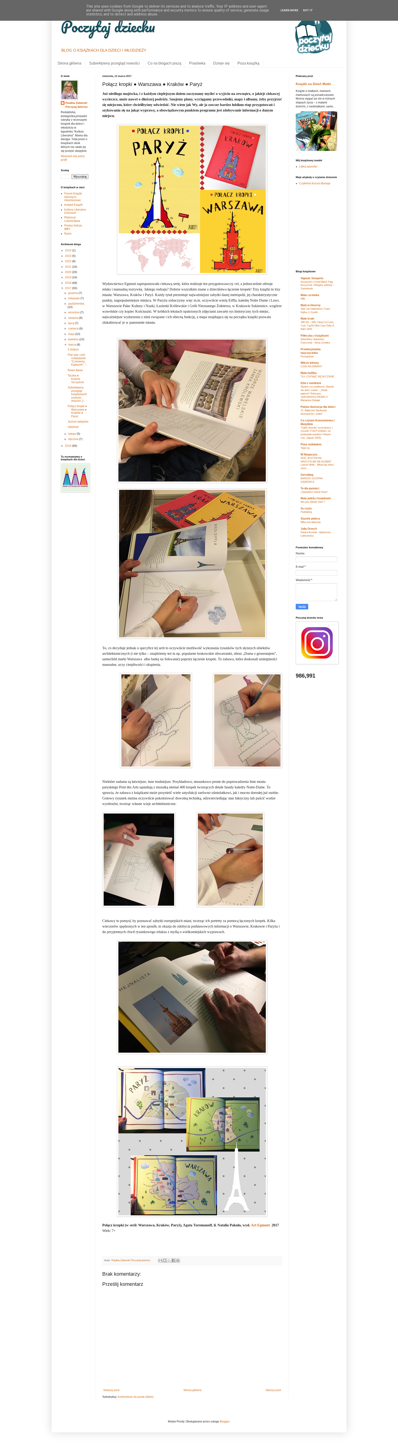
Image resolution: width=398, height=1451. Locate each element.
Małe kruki (307, 318)
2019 (68, 277)
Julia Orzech (309, 528)
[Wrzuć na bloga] (164, 1260)
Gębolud (73, 427)
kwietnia (73, 339)
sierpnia (73, 318)
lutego (72, 433)
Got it (308, 10)
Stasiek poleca (310, 518)
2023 (68, 256)
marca (72, 344)
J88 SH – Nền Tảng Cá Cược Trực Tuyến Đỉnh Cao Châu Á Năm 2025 (317, 325)
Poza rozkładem (311, 444)
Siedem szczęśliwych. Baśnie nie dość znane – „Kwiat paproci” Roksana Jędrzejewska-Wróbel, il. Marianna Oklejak (317, 393)
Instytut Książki (73, 204)
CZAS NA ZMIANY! (311, 366)
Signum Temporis (312, 278)
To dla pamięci (310, 488)
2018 (68, 283)
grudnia (73, 293)
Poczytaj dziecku (108, 26)
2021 (68, 266)
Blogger (224, 1421)
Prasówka (197, 63)
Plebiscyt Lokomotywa (72, 219)
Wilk (303, 298)
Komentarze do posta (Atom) (135, 1396)
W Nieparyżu (309, 454)
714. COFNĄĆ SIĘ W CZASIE (317, 376)
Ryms (67, 233)
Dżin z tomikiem (311, 383)
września (74, 312)
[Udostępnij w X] (169, 1260)
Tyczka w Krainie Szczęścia (76, 379)
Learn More (289, 10)
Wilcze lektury (310, 362)
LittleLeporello (308, 166)
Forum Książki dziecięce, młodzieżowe (73, 197)
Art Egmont (260, 1225)
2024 (68, 250)
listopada (74, 298)
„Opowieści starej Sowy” (314, 492)
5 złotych (73, 349)
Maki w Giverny (311, 305)
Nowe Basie (75, 370)
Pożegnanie (307, 356)
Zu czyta (306, 508)
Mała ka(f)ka (309, 373)
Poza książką (248, 63)
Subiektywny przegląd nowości (114, 63)
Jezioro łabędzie (78, 421)
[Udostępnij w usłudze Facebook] (173, 1260)
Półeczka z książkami (315, 335)
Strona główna (69, 63)
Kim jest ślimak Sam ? (313, 501)
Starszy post (273, 1390)
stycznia (73, 439)
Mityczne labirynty (311, 522)
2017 (68, 288)
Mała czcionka (310, 295)
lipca (71, 323)
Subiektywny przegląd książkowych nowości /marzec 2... (77, 394)
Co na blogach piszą (164, 63)
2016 (68, 445)
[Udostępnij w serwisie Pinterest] (178, 1260)
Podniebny (306, 512)
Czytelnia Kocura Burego (315, 183)
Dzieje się (221, 63)
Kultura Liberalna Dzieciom (75, 211)
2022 (68, 261)
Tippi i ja (305, 447)
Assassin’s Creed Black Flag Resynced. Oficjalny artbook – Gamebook (317, 285)
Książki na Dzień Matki (313, 84)
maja (71, 334)
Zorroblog (307, 474)
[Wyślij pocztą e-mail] (160, 1260)
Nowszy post (111, 1390)
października (76, 303)
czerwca (73, 328)
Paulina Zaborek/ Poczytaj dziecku (76, 105)
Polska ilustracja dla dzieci (318, 406)
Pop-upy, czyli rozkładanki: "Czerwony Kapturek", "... (78, 359)
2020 (68, 272)
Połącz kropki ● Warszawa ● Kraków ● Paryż (77, 411)
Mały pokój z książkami (316, 498)
